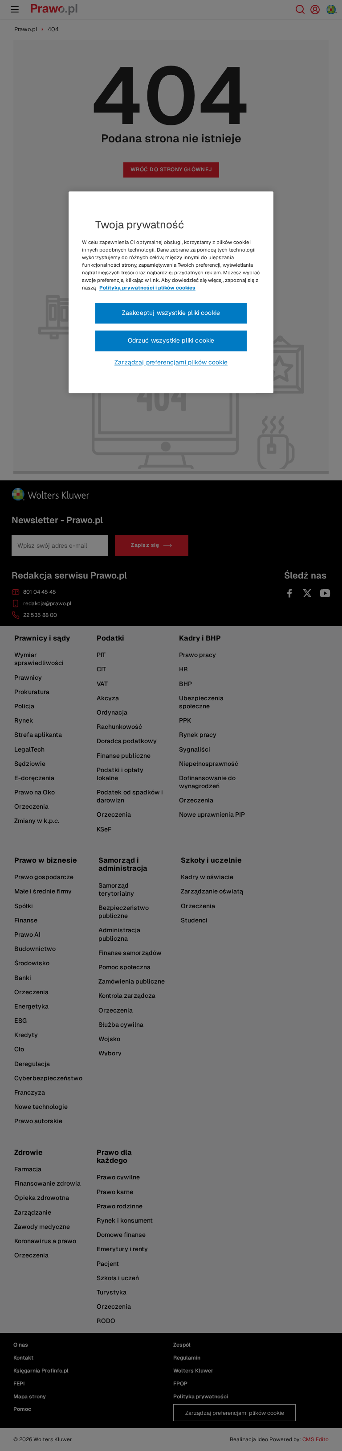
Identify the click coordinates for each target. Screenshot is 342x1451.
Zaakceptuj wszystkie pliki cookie (171, 313)
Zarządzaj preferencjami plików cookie (171, 362)
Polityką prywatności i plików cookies (147, 288)
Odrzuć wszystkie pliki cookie (171, 340)
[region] (171, 292)
